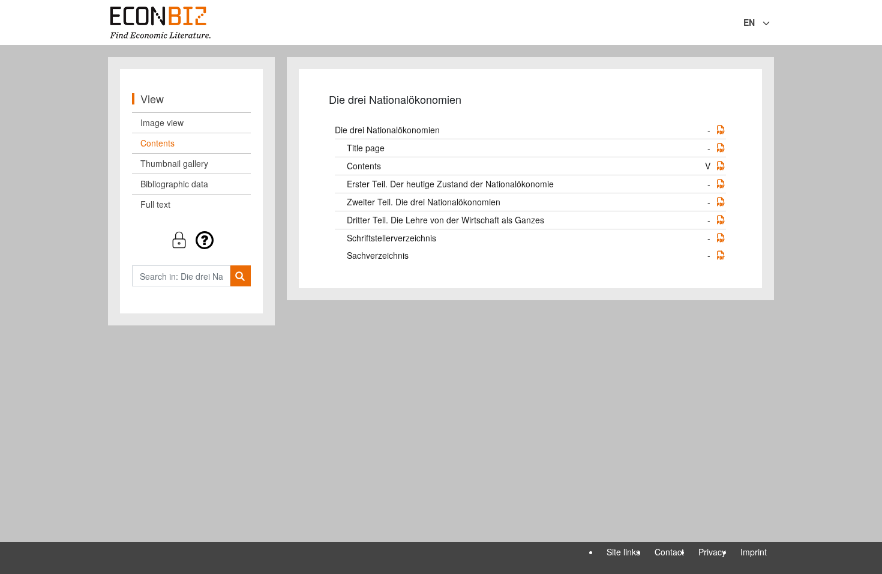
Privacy (712, 552)
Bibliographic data (174, 184)
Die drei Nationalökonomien (387, 130)
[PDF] (720, 129)
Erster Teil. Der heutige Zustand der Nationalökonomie (450, 184)
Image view (162, 122)
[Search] (240, 276)
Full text (155, 204)
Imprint (753, 552)
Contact (669, 552)
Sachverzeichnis (378, 255)
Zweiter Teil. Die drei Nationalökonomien (423, 202)
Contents (157, 143)
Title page (366, 148)
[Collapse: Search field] (773, 23)
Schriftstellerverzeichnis (391, 238)
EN (749, 22)
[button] (191, 239)
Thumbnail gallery (174, 163)
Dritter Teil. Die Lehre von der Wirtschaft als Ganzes (445, 220)
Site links (623, 552)
